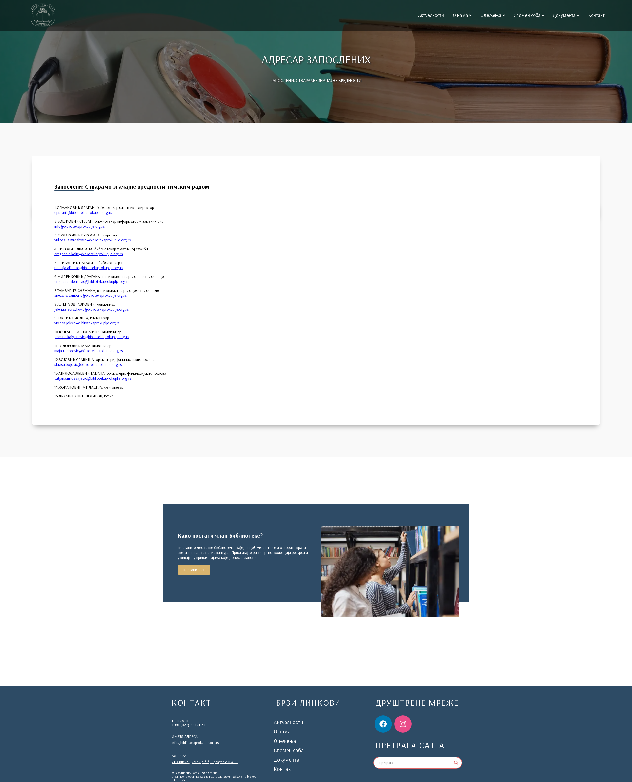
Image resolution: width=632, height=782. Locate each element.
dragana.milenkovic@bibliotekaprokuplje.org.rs (91, 281)
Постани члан (194, 569)
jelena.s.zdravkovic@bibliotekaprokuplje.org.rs (91, 309)
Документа (564, 15)
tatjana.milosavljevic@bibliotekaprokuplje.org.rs (92, 378)
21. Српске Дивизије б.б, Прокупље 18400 (205, 762)
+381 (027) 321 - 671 (188, 725)
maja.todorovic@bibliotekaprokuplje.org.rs (88, 350)
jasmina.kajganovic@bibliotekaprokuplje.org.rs (91, 336)
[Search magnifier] (456, 762)
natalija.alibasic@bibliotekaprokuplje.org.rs (88, 267)
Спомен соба (527, 15)
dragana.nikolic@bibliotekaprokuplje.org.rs (88, 253)
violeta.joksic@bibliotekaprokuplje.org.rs (87, 322)
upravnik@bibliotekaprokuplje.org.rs (83, 212)
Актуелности (431, 15)
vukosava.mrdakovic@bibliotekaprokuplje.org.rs (92, 239)
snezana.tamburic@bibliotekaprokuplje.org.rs (90, 295)
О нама (460, 15)
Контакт (596, 15)
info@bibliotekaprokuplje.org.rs (79, 226)
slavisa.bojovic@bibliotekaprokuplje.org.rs (88, 364)
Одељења (490, 15)
